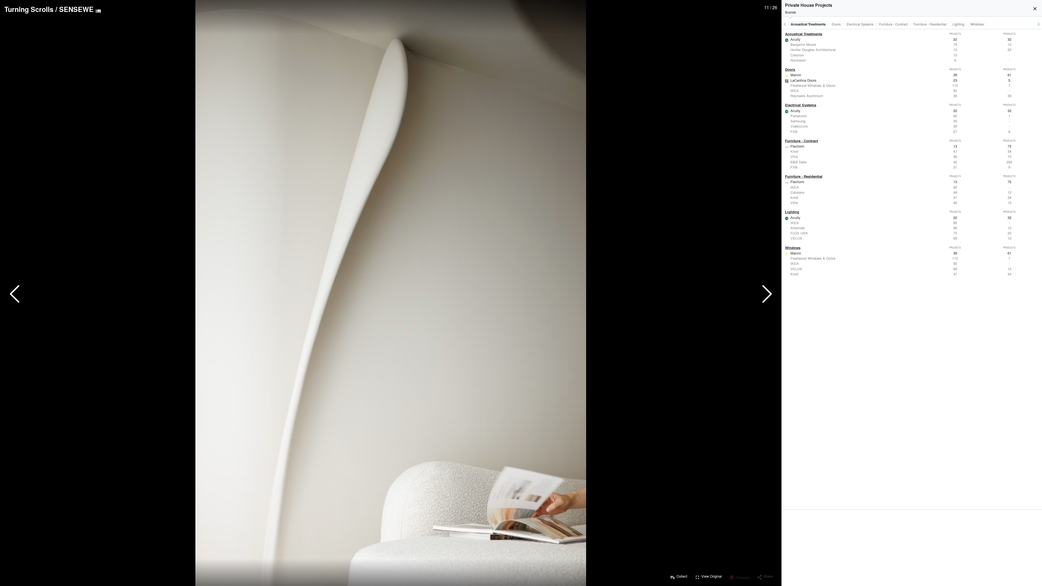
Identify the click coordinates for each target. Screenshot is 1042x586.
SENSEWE (76, 9)
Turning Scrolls (28, 9)
